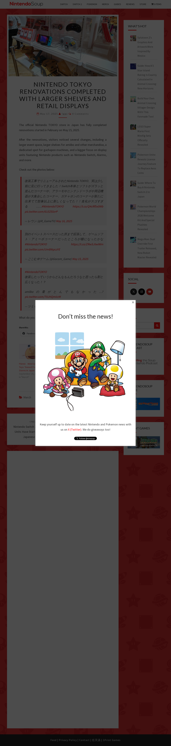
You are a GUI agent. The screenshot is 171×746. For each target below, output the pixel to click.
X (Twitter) (74, 429)
